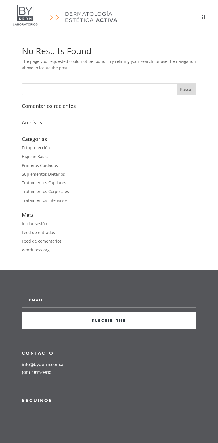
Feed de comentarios (42, 241)
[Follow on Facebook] (23, 413)
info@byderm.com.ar (43, 364)
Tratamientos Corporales (45, 191)
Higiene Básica (36, 156)
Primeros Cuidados (40, 165)
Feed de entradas (38, 232)
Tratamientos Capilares (44, 182)
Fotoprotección (36, 147)
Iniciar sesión (34, 223)
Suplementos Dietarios (43, 174)
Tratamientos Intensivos (45, 200)
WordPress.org (36, 250)
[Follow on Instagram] (34, 413)
